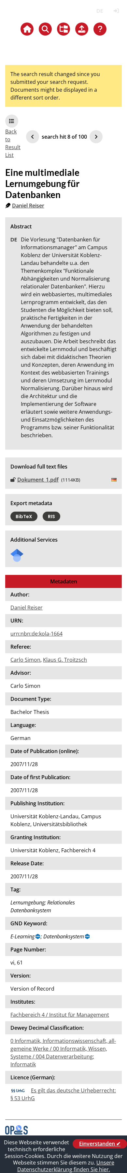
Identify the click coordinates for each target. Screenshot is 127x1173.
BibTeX (24, 516)
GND (38, 936)
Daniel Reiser (28, 205)
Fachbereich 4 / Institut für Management (59, 1014)
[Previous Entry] (32, 136)
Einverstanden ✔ (99, 1143)
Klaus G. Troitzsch (65, 659)
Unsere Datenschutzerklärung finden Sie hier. (65, 1166)
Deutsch (99, 11)
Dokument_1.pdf (38, 479)
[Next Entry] (96, 136)
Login (116, 11)
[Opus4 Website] (16, 1132)
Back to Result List (13, 143)
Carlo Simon (25, 659)
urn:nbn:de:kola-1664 (36, 633)
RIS (51, 516)
